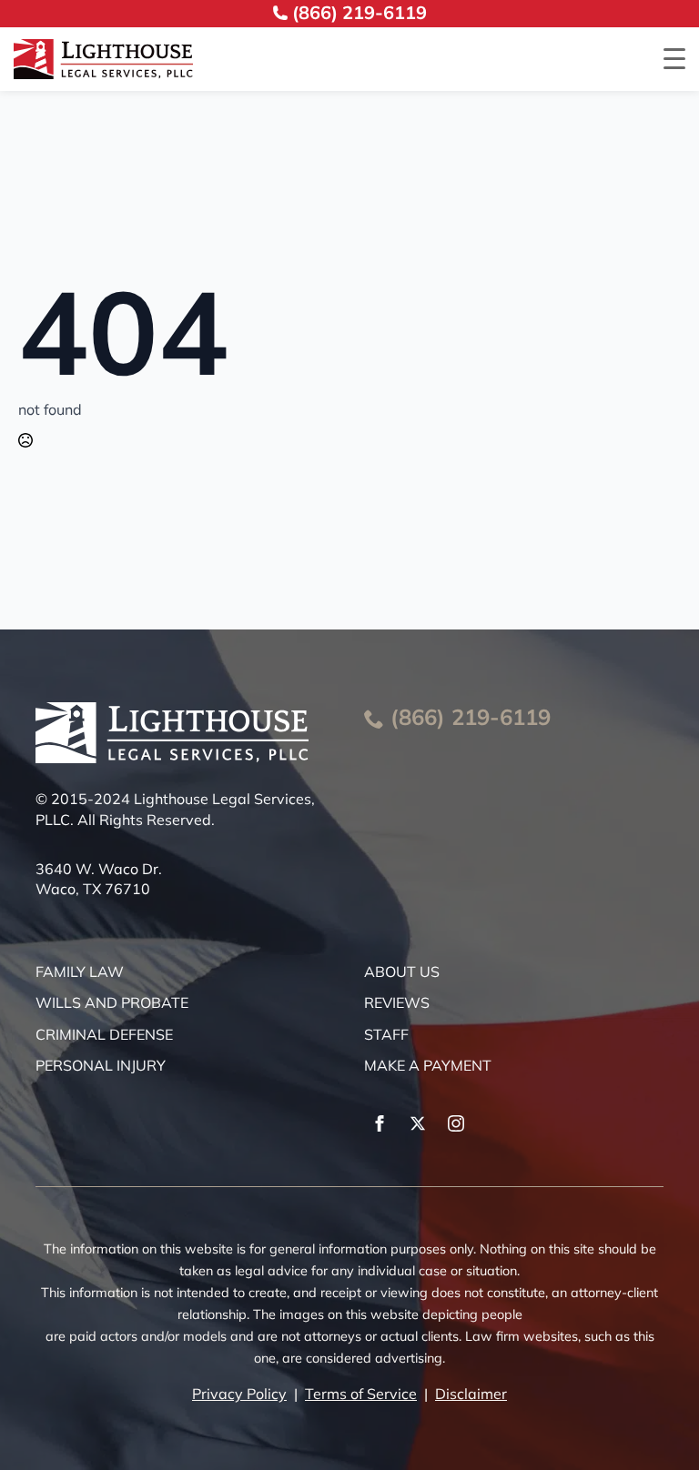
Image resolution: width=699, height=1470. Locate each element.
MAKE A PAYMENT (427, 1065)
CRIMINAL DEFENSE (104, 1034)
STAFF (386, 1034)
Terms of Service (361, 1393)
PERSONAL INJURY (100, 1065)
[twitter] (417, 1123)
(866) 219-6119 (470, 716)
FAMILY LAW (79, 971)
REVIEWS (397, 1002)
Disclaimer (471, 1393)
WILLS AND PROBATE (111, 1002)
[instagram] (456, 1123)
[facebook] (379, 1123)
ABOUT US (402, 971)
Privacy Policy (239, 1393)
